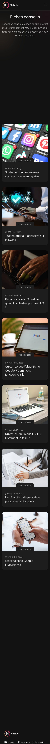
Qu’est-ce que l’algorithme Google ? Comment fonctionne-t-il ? (22, 370)
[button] (46, 5)
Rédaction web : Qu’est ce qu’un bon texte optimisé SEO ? (24, 303)
